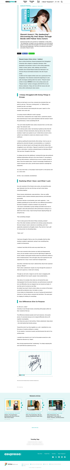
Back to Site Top (35, 427)
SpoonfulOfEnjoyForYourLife (38, 444)
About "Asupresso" (62, 453)
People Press (47, 453)
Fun (38, 2)
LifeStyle (29, 444)
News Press (40, 453)
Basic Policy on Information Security (36, 464)
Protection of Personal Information (55, 464)
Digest (40, 442)
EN (58, 1)
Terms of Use (46, 464)
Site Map (24, 465)
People (32, 2)
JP (55, 1)
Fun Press (54, 453)
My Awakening (20, 387)
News (25, 2)
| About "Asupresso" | (48, 1)
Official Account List (26, 464)
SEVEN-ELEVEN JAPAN (33, 442)
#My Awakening (7, 419)
